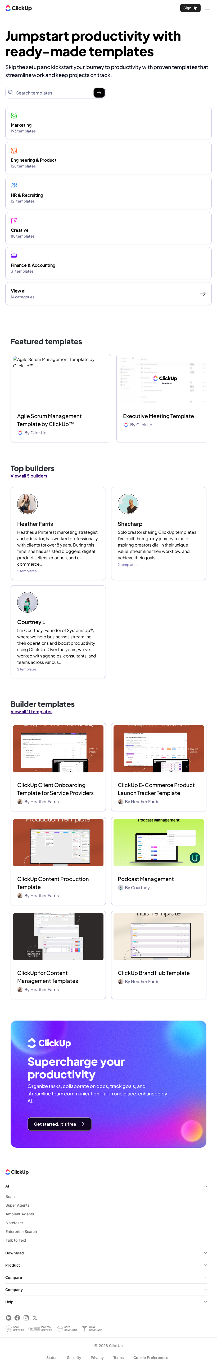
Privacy (97, 1357)
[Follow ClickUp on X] (34, 1317)
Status (51, 1357)
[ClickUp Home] (18, 8)
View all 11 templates (31, 711)
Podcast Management (146, 878)
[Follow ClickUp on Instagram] (26, 1317)
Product (12, 1265)
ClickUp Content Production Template (53, 882)
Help (9, 1302)
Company (14, 1289)
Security (74, 1357)
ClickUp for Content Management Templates (47, 976)
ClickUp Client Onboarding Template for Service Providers (55, 788)
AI (7, 1186)
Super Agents (18, 1205)
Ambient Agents (20, 1214)
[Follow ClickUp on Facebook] (17, 1317)
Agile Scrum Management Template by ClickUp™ (49, 419)
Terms (118, 1357)
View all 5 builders (29, 476)
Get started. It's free (55, 1124)
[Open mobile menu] (207, 8)
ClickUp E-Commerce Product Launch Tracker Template (156, 788)
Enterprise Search (21, 1231)
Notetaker (14, 1222)
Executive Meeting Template (158, 415)
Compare (13, 1277)
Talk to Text (16, 1240)
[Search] (99, 93)
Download (14, 1253)
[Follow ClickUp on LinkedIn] (8, 1317)
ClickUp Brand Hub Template (154, 972)
